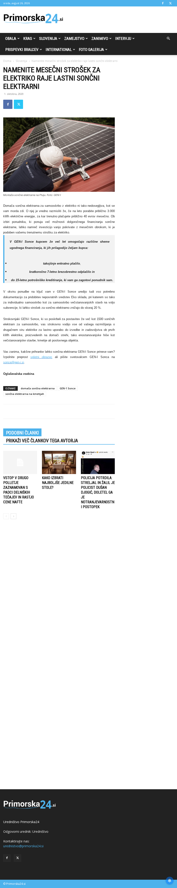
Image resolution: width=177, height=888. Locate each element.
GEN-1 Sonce (68, 388)
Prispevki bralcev (21, 49)
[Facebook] (162, 3)
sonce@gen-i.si (13, 362)
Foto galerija (91, 49)
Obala (10, 38)
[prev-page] (6, 516)
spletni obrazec (41, 357)
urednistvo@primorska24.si (23, 846)
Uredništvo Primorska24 (21, 822)
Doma (7, 61)
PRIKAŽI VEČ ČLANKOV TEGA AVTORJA (42, 440)
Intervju (123, 38)
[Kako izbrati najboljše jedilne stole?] (59, 462)
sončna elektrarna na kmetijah (24, 394)
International (59, 49)
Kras (27, 38)
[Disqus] (59, 592)
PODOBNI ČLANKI (22, 433)
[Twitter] (170, 3)
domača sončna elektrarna (38, 388)
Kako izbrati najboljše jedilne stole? (58, 483)
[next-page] (13, 516)
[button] (168, 38)
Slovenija (48, 38)
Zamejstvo (74, 38)
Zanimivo (99, 38)
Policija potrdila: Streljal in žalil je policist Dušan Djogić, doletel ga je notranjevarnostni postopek (98, 492)
